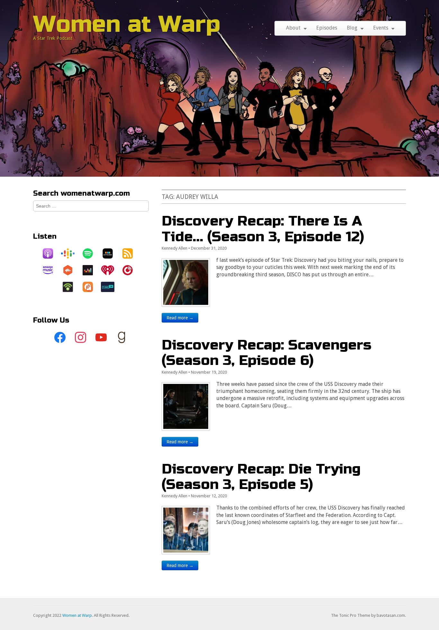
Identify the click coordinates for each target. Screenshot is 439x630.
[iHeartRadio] (111, 270)
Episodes (326, 28)
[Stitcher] (111, 253)
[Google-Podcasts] (71, 253)
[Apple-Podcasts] (51, 253)
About (293, 28)
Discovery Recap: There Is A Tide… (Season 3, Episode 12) (263, 228)
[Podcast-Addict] (91, 287)
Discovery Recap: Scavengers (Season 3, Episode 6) (267, 352)
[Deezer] (91, 270)
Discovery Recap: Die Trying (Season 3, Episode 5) (261, 476)
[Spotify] (91, 253)
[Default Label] (101, 337)
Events (380, 28)
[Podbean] (71, 287)
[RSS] (131, 253)
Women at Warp (126, 24)
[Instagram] (80, 337)
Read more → (179, 317)
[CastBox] (71, 270)
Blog (352, 28)
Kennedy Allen (174, 248)
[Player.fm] (131, 270)
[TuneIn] (111, 287)
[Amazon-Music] (51, 270)
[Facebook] (60, 337)
